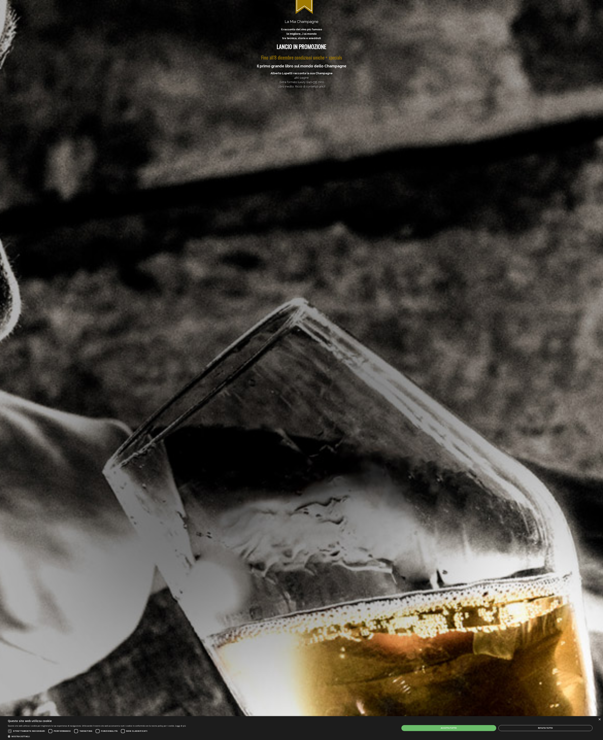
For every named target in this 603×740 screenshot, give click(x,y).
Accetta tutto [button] (449, 728)
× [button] (599, 719)
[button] (97, 736)
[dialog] (301, 728)
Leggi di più (180, 725)
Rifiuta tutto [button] (545, 728)
